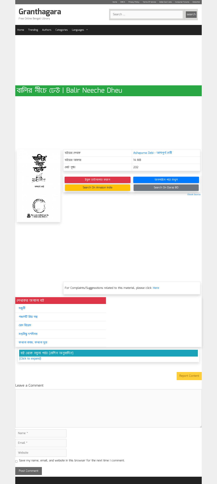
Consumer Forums (182, 2)
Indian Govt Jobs (165, 2)
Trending (33, 30)
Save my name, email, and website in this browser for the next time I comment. (72, 461)
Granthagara (40, 12)
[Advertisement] (108, 60)
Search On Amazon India (97, 187)
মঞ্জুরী (22, 308)
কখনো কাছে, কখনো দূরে (33, 342)
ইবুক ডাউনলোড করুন (97, 180)
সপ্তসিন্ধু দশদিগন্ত (28, 334)
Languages (78, 30)
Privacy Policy (134, 2)
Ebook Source (194, 194)
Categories (61, 30)
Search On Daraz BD (166, 187)
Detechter (196, 2)
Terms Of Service (149, 2)
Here (156, 288)
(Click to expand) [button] (30, 359)
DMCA (122, 2)
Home (115, 2)
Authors (46, 30)
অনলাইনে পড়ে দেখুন (166, 180)
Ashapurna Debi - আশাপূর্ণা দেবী (152, 153)
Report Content (189, 376)
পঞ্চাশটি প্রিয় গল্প (28, 317)
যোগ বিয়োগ (25, 325)
